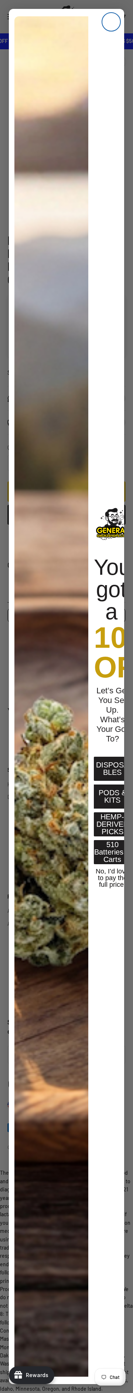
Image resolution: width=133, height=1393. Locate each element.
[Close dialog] (111, 22)
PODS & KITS (112, 796)
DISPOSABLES (112, 768)
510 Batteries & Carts (112, 851)
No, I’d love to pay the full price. (112, 877)
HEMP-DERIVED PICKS (112, 824)
